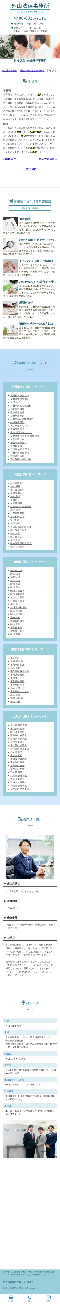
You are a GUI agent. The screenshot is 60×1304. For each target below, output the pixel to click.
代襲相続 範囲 (17, 513)
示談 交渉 (15, 402)
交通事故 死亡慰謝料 (20, 405)
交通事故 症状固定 (19, 399)
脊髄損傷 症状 (17, 412)
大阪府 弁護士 (17, 779)
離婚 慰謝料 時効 (18, 607)
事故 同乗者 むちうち (21, 432)
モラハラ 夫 (16, 570)
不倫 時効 (15, 617)
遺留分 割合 (16, 493)
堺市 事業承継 (17, 732)
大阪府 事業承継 (18, 725)
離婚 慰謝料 (16, 614)
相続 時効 (15, 523)
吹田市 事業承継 (18, 759)
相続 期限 (15, 486)
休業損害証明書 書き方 (21, 419)
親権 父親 (15, 580)
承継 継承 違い (17, 661)
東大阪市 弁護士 (18, 745)
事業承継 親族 (17, 664)
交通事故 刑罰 (17, 415)
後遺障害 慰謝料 (18, 442)
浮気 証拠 (15, 577)
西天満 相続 (16, 752)
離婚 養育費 (16, 610)
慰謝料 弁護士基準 (19, 395)
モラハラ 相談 (17, 597)
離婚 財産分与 (17, 590)
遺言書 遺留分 (17, 489)
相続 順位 (15, 510)
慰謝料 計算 (16, 446)
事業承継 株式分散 (19, 671)
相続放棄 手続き (18, 530)
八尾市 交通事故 (18, 775)
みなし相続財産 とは (20, 526)
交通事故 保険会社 (19, 452)
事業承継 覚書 (17, 684)
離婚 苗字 (15, 634)
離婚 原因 (15, 584)
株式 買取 (15, 695)
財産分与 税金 (17, 631)
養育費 (7, 90)
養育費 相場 (16, 627)
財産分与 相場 (17, 600)
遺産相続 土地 (17, 516)
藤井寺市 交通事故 (19, 789)
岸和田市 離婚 (17, 765)
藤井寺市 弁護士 (18, 735)
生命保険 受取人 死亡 (21, 543)
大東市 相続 (16, 755)
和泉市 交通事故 (18, 785)
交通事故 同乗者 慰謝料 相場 (24, 436)
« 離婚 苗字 (9, 159)
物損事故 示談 (17, 422)
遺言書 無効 (16, 503)
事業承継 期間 (17, 681)
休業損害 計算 (17, 409)
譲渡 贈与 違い (17, 698)
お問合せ (28, 1281)
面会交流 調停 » (48, 159)
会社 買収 (15, 701)
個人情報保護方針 (12, 1281)
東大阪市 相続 (17, 728)
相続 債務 (15, 533)
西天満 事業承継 (18, 738)
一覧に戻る (30, 169)
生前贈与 (14, 500)
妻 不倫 (14, 604)
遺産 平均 (15, 540)
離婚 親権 (15, 574)
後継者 (13, 678)
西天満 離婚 (16, 772)
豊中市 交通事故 (18, 782)
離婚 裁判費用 (17, 594)
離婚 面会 (15, 587)
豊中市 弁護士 (17, 742)
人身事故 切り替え (19, 425)
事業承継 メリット (19, 691)
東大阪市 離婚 (17, 762)
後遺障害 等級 (17, 456)
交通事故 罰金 (17, 429)
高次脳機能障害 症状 (20, 459)
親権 (5, 123)
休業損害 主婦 (17, 439)
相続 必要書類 (17, 547)
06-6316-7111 (32, 17)
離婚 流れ (15, 624)
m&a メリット (17, 688)
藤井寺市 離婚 (17, 769)
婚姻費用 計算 (17, 621)
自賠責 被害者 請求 (20, 449)
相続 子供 (15, 496)
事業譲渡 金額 (17, 674)
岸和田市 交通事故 (19, 748)
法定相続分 (16, 520)
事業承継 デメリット (20, 658)
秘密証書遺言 (17, 483)
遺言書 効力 (16, 536)
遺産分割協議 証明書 (20, 506)
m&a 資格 (15, 668)
